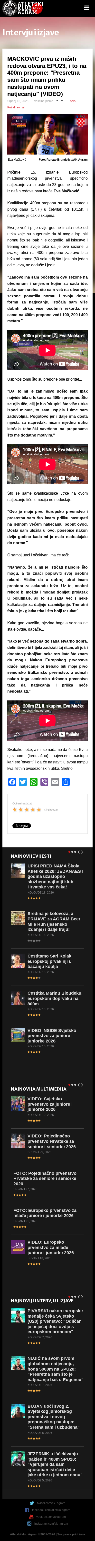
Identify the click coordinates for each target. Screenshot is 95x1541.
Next (82, 851)
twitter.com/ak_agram (51, 1503)
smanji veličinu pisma (57, 100)
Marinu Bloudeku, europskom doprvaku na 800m (55, 998)
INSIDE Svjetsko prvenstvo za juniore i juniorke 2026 (52, 1035)
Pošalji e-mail (16, 107)
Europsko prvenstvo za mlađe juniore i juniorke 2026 (44, 1213)
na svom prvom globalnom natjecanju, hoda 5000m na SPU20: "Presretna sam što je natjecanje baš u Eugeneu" (56, 1369)
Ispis (72, 101)
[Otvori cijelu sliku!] (47, 134)
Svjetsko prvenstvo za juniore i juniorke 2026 (50, 1104)
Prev (79, 851)
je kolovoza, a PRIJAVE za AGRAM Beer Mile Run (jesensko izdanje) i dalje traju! (54, 921)
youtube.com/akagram (51, 1517)
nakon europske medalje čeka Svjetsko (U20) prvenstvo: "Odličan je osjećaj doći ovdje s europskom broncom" (55, 1321)
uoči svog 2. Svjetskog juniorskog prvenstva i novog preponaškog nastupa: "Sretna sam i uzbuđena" (54, 1417)
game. (22, 8)
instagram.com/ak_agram (51, 1523)
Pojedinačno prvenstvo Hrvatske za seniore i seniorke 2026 (52, 1141)
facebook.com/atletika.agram (51, 1510)
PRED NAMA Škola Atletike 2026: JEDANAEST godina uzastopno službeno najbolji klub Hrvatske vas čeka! (56, 876)
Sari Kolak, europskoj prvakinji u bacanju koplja (50, 961)
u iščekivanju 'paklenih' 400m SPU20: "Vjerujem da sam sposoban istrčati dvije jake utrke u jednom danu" (55, 1464)
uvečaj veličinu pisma (62, 100)
